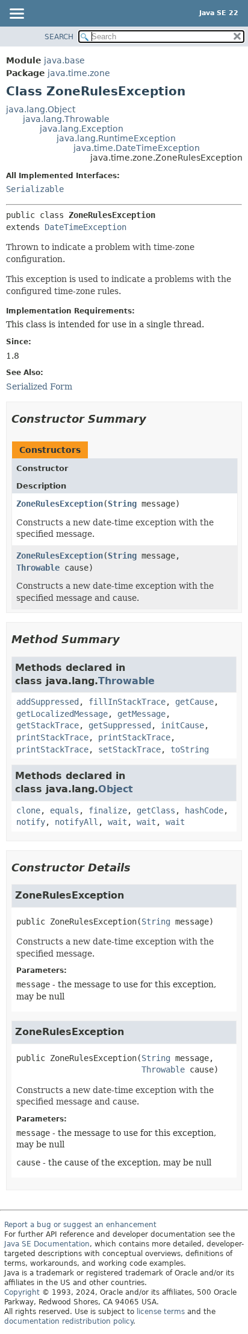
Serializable (35, 189)
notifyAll (76, 822)
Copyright (22, 1292)
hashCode (204, 810)
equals (64, 810)
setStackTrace (129, 749)
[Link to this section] (155, 418)
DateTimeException (85, 227)
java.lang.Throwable (66, 119)
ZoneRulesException (59, 503)
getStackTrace (47, 725)
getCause (194, 702)
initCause (182, 725)
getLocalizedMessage (62, 714)
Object (115, 789)
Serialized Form (39, 386)
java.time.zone (79, 73)
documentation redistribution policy (68, 1321)
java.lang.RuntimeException (116, 138)
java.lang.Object (40, 109)
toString (189, 749)
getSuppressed (119, 725)
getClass (156, 810)
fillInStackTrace (127, 702)
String (122, 503)
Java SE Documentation (47, 1244)
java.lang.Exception (81, 128)
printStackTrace (52, 737)
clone (28, 810)
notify (30, 822)
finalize (107, 810)
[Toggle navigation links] (16, 14)
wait (117, 822)
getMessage (141, 714)
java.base (64, 60)
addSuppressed (47, 702)
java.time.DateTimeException (136, 148)
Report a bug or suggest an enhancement (80, 1224)
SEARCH (59, 37)
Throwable (38, 567)
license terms (161, 1311)
